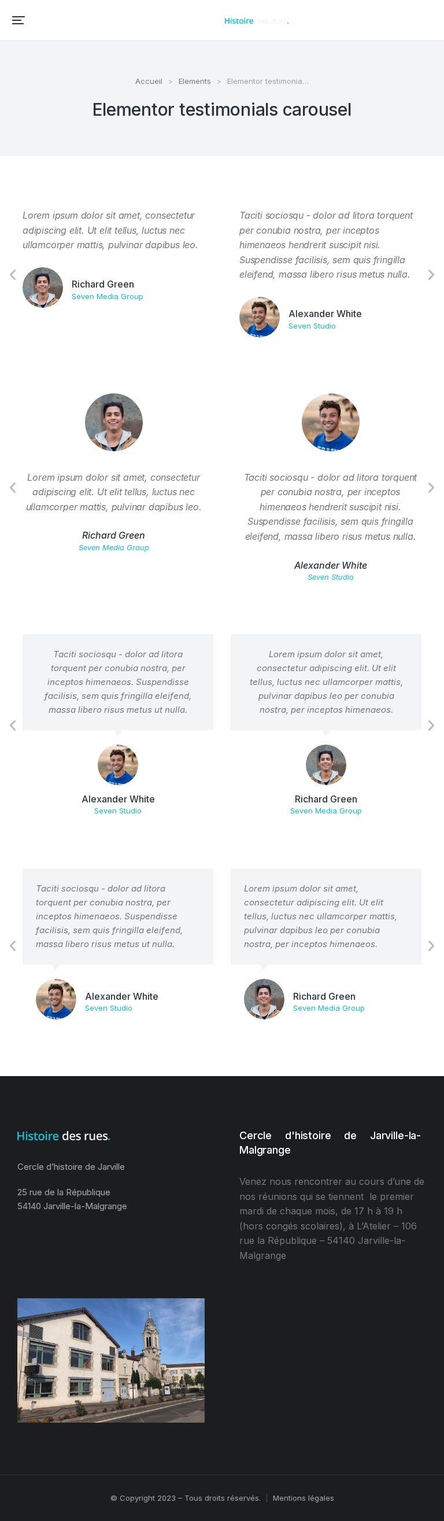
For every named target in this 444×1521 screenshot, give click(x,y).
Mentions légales (303, 1497)
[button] (18, 20)
